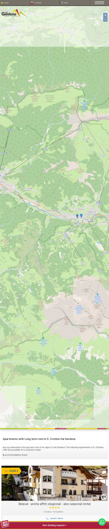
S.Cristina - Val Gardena (53, 512)
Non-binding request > (54, 525)
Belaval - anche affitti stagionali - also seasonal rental (55, 504)
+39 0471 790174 (56, 518)
